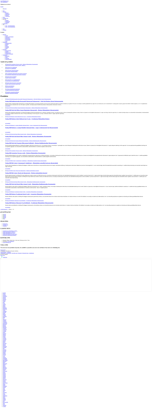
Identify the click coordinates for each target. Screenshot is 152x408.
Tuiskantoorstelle (8, 59)
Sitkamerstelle (7, 38)
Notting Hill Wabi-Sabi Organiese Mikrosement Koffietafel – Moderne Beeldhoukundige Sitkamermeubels (31, 143)
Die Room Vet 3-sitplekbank (10, 68)
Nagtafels (7, 47)
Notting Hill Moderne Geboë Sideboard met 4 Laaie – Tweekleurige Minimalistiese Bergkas (27, 119)
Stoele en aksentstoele (9, 36)
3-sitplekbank (8, 253)
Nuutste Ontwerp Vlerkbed (10, 77)
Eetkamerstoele (8, 50)
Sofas (6, 41)
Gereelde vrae (5, 18)
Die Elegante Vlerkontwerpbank (11, 71)
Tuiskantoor (7, 16)
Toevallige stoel (14, 253)
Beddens (6, 44)
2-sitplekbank (31, 253)
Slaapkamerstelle (8, 43)
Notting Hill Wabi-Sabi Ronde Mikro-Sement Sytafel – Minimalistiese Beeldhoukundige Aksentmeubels (30, 184)
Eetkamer (7, 15)
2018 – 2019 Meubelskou (10, 25)
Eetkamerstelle (8, 52)
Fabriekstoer (7, 21)
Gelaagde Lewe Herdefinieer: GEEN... (10, 230)
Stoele (6, 48)
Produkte (4, 11)
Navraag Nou (3, 249)
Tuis (3, 10)
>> (8, 209)
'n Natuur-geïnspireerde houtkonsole (12, 90)
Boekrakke (7, 56)
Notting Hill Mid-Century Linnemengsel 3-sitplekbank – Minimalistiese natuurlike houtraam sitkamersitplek (31, 163)
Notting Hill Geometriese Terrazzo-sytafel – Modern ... (15, 65)
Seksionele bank (25, 253)
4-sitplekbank (3, 253)
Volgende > (5, 209)
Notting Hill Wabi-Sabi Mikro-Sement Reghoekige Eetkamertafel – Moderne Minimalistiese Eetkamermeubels (32, 110)
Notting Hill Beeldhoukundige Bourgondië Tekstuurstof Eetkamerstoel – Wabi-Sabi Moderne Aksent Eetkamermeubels (34, 101)
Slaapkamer (7, 14)
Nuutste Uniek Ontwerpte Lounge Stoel (12, 83)
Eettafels (6, 51)
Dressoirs (7, 46)
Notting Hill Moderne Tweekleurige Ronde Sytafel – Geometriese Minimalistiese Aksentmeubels (28, 194)
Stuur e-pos (2, 255)
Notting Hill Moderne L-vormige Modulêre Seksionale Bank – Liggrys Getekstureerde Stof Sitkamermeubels (31, 127)
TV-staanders (7, 39)
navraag (6, 105)
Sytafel (6, 35)
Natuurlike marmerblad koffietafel (11, 93)
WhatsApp (5, 257)
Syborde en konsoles (9, 53)
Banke (6, 45)
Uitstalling (7, 22)
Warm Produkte (3, 252)
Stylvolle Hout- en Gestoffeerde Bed (12, 80)
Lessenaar (7, 58)
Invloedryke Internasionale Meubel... (10, 235)
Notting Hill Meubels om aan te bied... (10, 234)
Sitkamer (7, 12)
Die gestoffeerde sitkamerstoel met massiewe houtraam (15, 74)
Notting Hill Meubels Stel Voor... (9, 233)
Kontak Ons (5, 23)
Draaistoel (20, 253)
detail (9, 105)
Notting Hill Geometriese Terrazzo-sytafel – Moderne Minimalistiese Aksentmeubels (25, 153)
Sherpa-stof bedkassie (9, 87)
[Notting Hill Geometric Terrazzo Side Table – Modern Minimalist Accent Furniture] (21, 150)
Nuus (4, 17)
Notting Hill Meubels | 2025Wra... (9, 232)
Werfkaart (9, 252)
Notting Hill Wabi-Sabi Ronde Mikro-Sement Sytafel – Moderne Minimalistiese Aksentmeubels (28, 136)
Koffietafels (7, 37)
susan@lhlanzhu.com (7, 242)
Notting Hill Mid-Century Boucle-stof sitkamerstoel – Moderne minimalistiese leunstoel (26, 173)
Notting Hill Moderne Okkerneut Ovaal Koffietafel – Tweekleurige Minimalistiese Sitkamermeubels (29, 203)
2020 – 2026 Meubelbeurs (10, 26)
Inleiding (7, 20)
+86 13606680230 (10, 241)
